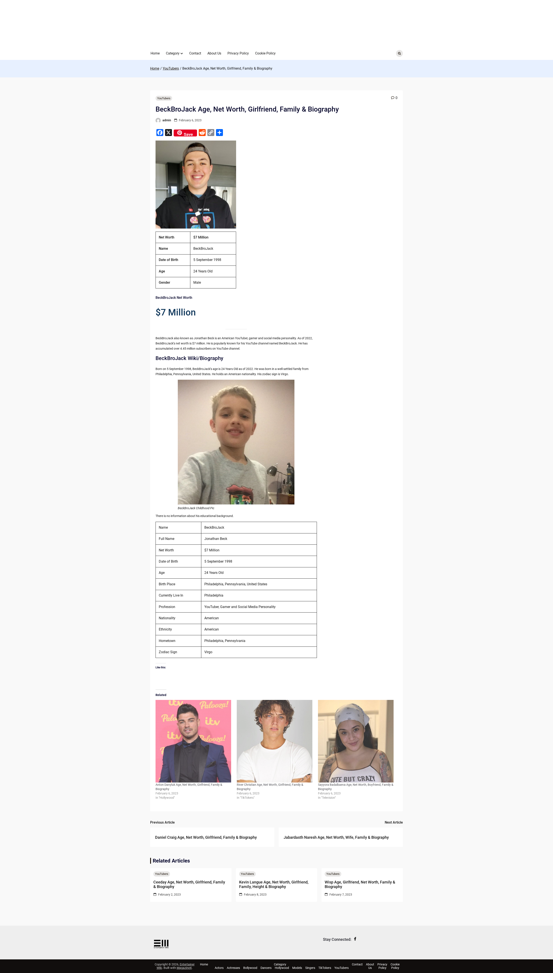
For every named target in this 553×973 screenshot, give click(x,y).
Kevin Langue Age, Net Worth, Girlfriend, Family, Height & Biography (273, 884)
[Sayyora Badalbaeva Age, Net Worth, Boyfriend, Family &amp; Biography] (356, 741)
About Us (214, 53)
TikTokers (324, 968)
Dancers (266, 968)
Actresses (233, 968)
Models (297, 968)
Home (155, 53)
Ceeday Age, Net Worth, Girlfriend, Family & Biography (189, 884)
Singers (310, 968)
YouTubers (163, 98)
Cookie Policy (265, 53)
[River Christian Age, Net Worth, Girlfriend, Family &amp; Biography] (275, 741)
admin (166, 120)
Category (173, 53)
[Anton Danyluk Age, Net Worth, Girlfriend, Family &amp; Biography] (194, 741)
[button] (181, 53)
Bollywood (250, 968)
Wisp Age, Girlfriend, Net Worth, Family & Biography (360, 884)
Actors (219, 968)
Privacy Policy (238, 53)
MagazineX (184, 968)
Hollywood (282, 968)
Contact (195, 53)
